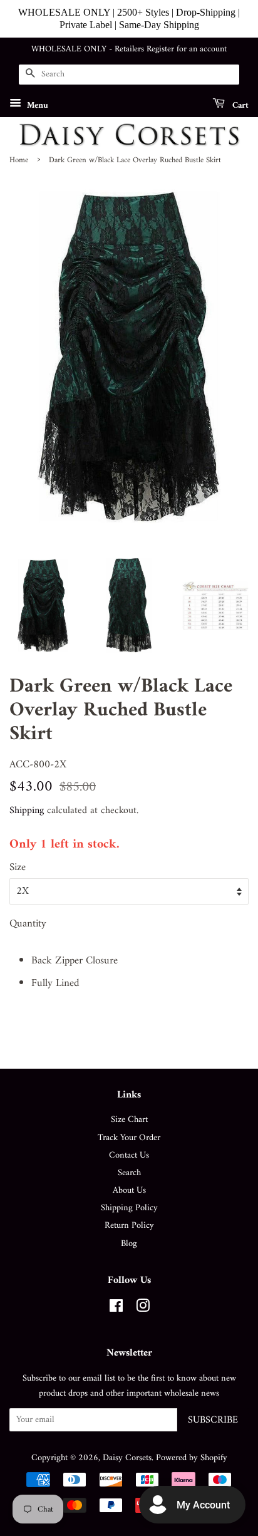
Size (17, 868)
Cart (239, 105)
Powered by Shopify (191, 1458)
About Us (129, 1190)
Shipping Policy (129, 1208)
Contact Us (129, 1155)
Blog (129, 1244)
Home (18, 160)
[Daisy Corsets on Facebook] (116, 1309)
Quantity (27, 924)
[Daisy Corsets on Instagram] (143, 1309)
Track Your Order (129, 1138)
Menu (36, 105)
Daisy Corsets (127, 1458)
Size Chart (129, 1120)
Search (129, 1173)
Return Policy (129, 1225)
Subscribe (213, 1420)
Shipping (26, 810)
